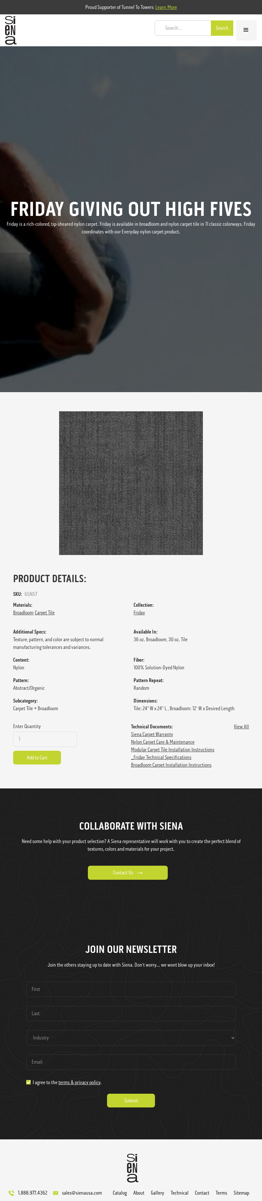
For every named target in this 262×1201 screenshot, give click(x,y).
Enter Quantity (27, 726)
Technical (180, 1193)
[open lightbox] (131, 483)
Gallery (157, 1193)
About (138, 1193)
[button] (246, 30)
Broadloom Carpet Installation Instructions (171, 765)
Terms (221, 1193)
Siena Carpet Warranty (152, 734)
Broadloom (23, 613)
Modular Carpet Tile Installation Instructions (172, 750)
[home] (9, 30)
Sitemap (241, 1193)
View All (241, 727)
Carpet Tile (45, 613)
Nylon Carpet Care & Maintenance (163, 742)
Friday (139, 613)
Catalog (120, 1193)
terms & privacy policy (79, 1082)
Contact (202, 1193)
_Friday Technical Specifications (161, 757)
